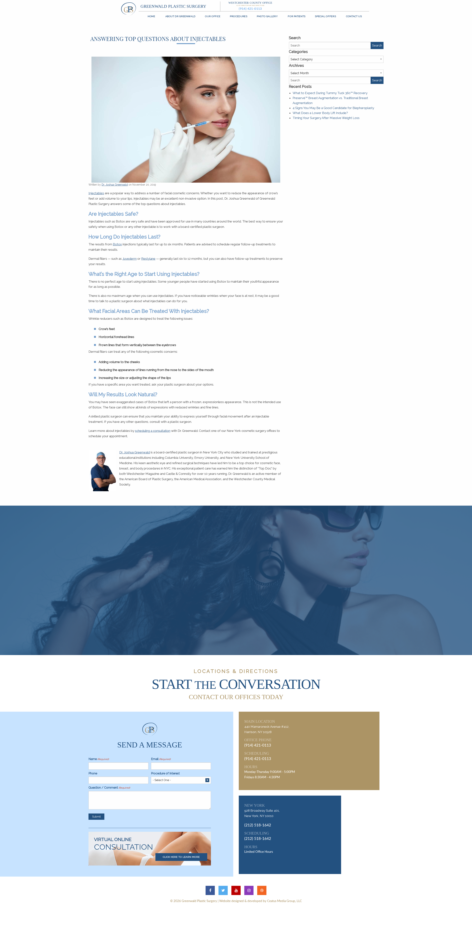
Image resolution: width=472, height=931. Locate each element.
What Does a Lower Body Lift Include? (320, 113)
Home (151, 16)
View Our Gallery (240, 617)
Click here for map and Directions (250, 5)
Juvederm (129, 258)
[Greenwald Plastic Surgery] (128, 9)
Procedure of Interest (165, 773)
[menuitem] (151, 16)
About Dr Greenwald (180, 16)
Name (98, 759)
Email (161, 759)
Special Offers (325, 16)
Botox (117, 244)
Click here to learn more (181, 857)
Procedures (238, 16)
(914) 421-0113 (250, 8)
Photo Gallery (267, 16)
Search (377, 45)
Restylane (148, 258)
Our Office (212, 16)
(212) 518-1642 (257, 825)
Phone (92, 773)
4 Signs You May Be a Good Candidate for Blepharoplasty (333, 108)
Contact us (354, 16)
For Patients (297, 16)
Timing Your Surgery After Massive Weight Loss (326, 118)
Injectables (96, 193)
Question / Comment (109, 787)
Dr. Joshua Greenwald (115, 184)
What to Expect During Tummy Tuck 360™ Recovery (330, 93)
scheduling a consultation (152, 431)
